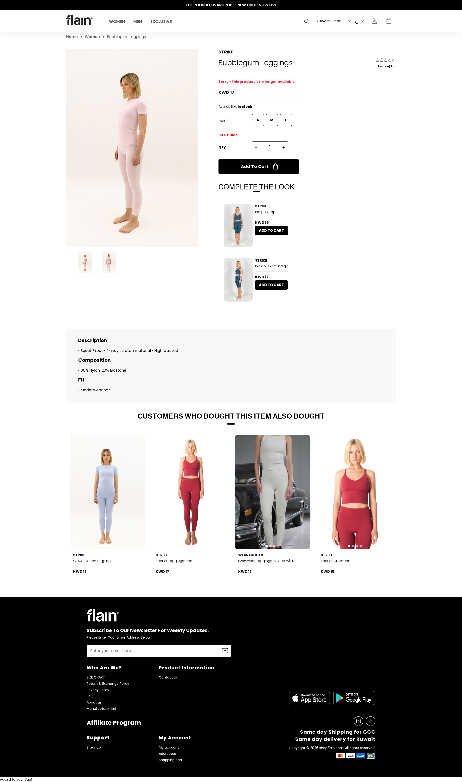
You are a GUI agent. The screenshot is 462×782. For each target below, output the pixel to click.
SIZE (222, 121)
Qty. (222, 147)
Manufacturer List (101, 708)
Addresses (167, 753)
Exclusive (161, 21)
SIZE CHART (96, 677)
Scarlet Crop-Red (335, 560)
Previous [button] (68, 5)
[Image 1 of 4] (238, 225)
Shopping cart (388, 21)
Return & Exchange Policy (108, 683)
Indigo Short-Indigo (271, 266)
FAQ (90, 696)
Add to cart (254, 166)
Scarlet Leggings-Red (174, 560)
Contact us (168, 677)
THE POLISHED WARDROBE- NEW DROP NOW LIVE (231, 5)
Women (117, 21)
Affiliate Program (114, 722)
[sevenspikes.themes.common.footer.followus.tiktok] (370, 721)
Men (137, 21)
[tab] (233, 244)
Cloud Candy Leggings (93, 560)
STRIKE (225, 52)
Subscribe (225, 651)
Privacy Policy (98, 690)
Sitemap (94, 747)
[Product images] (238, 225)
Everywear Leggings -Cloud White (266, 560)
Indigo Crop (265, 211)
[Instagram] (358, 721)
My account (169, 747)
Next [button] (393, 5)
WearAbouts (250, 555)
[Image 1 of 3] (238, 280)
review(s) (386, 66)
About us (94, 702)
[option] (231, 5)
